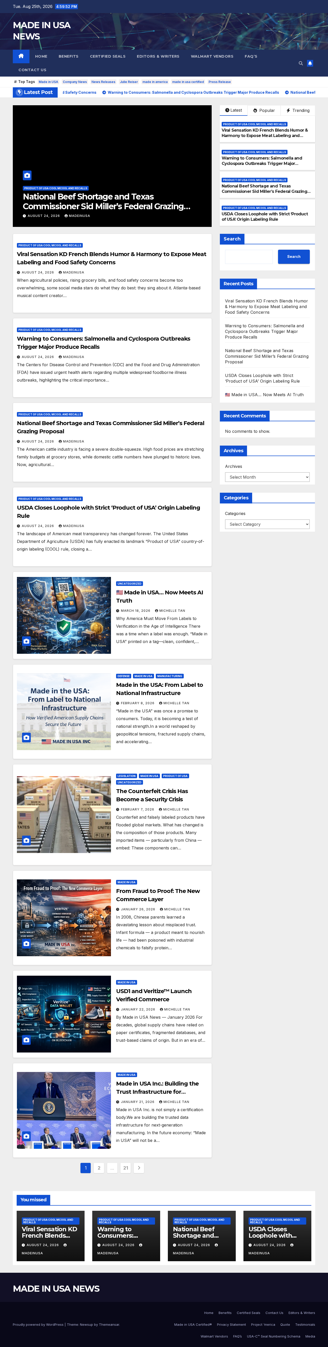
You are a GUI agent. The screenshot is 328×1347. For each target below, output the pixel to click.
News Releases (103, 82)
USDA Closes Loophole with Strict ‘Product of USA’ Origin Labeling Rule (110, 201)
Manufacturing (169, 676)
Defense (124, 676)
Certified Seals (108, 56)
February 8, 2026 (138, 703)
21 (125, 1168)
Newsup (86, 1324)
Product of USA (175, 775)
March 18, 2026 (136, 611)
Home (41, 56)
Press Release (220, 82)
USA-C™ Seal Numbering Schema (273, 1336)
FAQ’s (251, 56)
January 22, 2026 (138, 1009)
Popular (266, 110)
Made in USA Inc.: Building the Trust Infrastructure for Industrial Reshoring (157, 1091)
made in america (155, 82)
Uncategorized (129, 583)
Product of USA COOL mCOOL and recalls (55, 188)
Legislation (127, 775)
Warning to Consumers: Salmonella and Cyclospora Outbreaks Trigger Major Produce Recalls (262, 163)
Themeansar (109, 1324)
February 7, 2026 (138, 809)
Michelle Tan (172, 611)
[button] (301, 63)
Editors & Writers (158, 56)
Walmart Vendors (212, 56)
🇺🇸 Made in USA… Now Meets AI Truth (264, 394)
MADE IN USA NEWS (56, 1288)
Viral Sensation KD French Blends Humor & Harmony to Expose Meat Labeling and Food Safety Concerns (265, 135)
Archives (233, 466)
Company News (75, 82)
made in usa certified (188, 82)
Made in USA (48, 82)
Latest (236, 110)
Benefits (69, 56)
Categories (235, 513)
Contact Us (32, 70)
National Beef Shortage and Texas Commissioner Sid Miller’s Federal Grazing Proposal (264, 191)
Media (310, 1336)
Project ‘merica (263, 1324)
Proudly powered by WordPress (39, 1324)
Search (232, 239)
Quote (285, 1324)
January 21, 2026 (138, 1102)
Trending (300, 110)
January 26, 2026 (138, 909)
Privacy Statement (231, 1324)
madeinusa (79, 216)
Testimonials (305, 1324)
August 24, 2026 (44, 216)
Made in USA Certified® (193, 1324)
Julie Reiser (129, 82)
